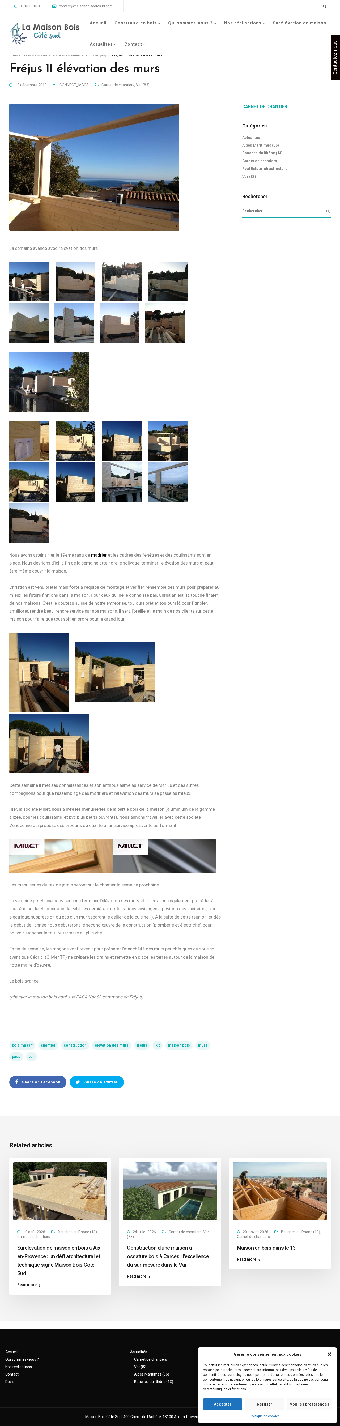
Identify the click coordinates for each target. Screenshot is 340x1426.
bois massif (22, 1045)
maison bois (179, 1045)
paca (16, 1056)
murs (202, 1045)
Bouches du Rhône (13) (262, 153)
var (31, 1056)
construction (75, 1045)
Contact (133, 44)
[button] (329, 1354)
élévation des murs (112, 1045)
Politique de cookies (265, 1416)
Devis (9, 1382)
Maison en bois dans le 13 (266, 1248)
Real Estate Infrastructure (264, 168)
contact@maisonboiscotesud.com (86, 6)
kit (157, 1045)
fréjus (142, 1045)
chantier (48, 1045)
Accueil (98, 22)
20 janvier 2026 (255, 1232)
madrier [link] (99, 555)
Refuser (264, 1404)
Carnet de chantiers (117, 85)
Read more (27, 1285)
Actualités (101, 44)
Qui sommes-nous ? (190, 22)
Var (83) (143, 85)
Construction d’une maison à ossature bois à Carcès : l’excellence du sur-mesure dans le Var (168, 1256)
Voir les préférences (309, 1404)
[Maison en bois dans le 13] (280, 1191)
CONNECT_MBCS (74, 85)
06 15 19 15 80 (30, 6)
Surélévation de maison (299, 22)
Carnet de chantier (264, 106)
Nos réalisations (242, 22)
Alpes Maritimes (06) (260, 145)
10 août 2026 (34, 1232)
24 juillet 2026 (144, 1232)
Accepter (222, 1404)
